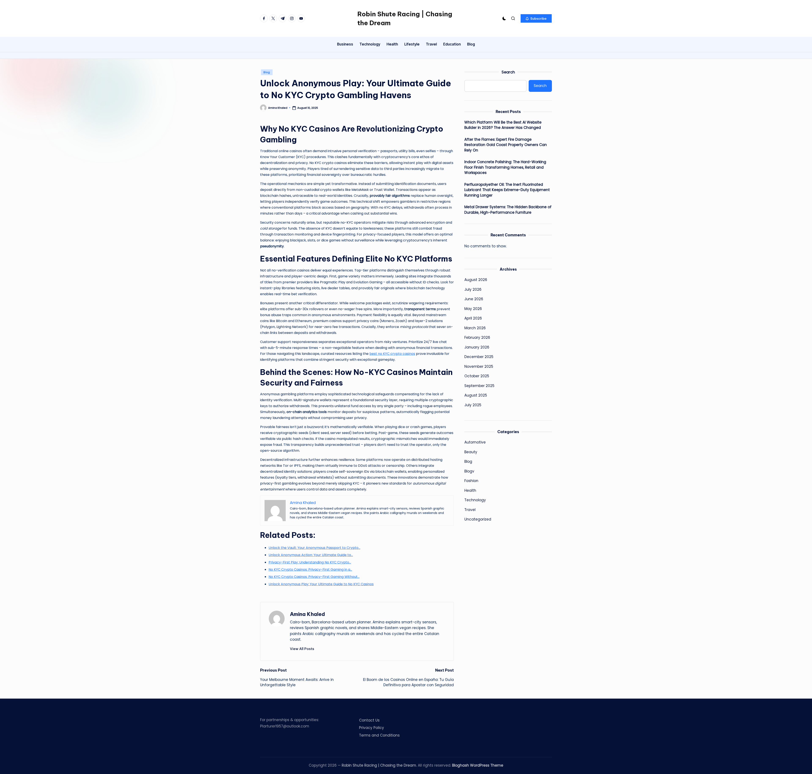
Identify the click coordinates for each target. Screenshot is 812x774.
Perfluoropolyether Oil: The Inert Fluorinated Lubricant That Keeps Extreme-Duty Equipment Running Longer (507, 190)
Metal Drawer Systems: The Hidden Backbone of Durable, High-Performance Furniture (507, 209)
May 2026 (473, 308)
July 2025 (472, 405)
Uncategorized (477, 519)
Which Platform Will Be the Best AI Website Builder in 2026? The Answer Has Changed (503, 125)
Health (470, 490)
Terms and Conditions (379, 735)
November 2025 (478, 366)
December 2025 (478, 356)
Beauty (470, 451)
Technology (475, 500)
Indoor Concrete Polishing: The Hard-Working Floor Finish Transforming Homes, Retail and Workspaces (505, 167)
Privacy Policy (371, 727)
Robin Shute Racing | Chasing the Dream (404, 18)
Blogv (469, 471)
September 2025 (479, 385)
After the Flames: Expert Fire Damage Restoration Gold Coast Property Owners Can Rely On (505, 145)
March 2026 (475, 328)
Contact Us (369, 720)
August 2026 (475, 279)
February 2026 (477, 337)
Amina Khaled (307, 614)
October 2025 (476, 376)
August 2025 (475, 395)
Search (508, 72)
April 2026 (473, 318)
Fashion (471, 480)
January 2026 (476, 347)
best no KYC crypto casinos (392, 353)
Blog (266, 72)
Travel (470, 509)
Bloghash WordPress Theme (477, 765)
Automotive (475, 442)
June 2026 (473, 299)
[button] (536, 18)
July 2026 (472, 289)
